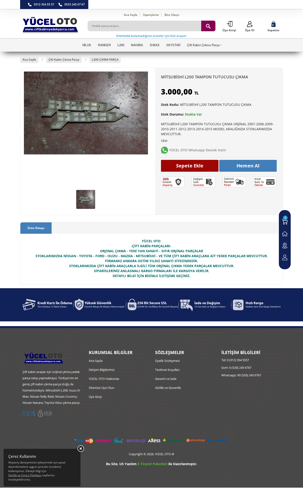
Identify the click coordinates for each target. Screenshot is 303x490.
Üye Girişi (95, 397)
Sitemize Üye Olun (101, 388)
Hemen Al (247, 165)
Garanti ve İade (165, 379)
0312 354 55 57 (44, 4)
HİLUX (86, 45)
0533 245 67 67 (74, 4)
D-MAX (155, 45)
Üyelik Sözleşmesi (167, 361)
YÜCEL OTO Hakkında (104, 379)
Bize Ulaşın (172, 15)
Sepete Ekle (189, 165)
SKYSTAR (173, 45)
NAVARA (137, 45)
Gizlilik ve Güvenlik (168, 388)
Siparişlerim (151, 15)
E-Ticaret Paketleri (152, 464)
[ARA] (208, 26)
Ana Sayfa (130, 15)
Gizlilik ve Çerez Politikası (24, 475)
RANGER (104, 45)
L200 (120, 45)
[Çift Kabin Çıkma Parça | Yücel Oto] (50, 23)
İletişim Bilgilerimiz (102, 370)
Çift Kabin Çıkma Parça (203, 45)
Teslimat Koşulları (167, 370)
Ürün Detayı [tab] (36, 228)
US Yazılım (128, 464)
